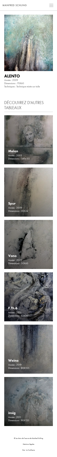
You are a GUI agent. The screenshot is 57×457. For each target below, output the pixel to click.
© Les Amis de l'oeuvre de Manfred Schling (28, 438)
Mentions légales (28, 444)
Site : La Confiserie (28, 450)
